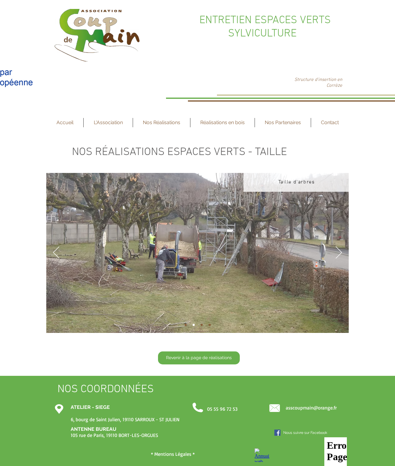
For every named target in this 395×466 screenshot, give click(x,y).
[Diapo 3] (202, 325)
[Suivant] (339, 252)
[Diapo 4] (210, 325)
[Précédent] (56, 252)
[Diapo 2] (194, 325)
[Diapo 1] (186, 325)
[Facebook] (277, 433)
